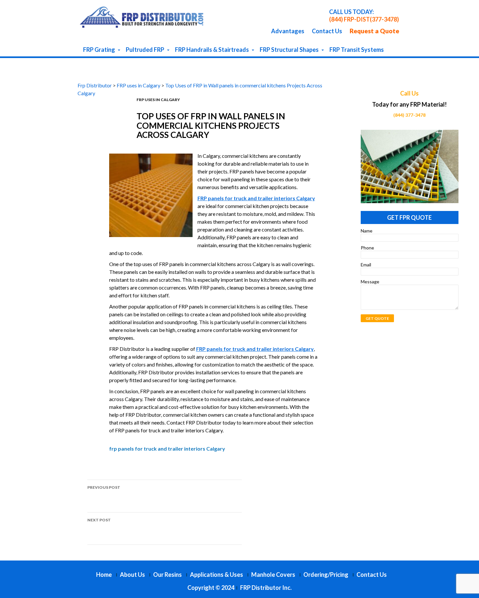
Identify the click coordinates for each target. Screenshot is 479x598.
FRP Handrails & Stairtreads (212, 49)
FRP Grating (99, 49)
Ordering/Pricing (325, 574)
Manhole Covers (273, 574)
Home (104, 574)
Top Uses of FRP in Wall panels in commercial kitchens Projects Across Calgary (158, 496)
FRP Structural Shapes (289, 49)
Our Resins (167, 574)
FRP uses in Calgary (158, 99)
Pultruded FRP (145, 49)
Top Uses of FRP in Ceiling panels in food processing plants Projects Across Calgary (164, 528)
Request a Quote (374, 31)
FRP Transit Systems (356, 49)
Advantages (287, 31)
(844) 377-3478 (409, 115)
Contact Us (327, 31)
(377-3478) (384, 19)
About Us (132, 574)
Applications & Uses (216, 574)
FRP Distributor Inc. (266, 587)
